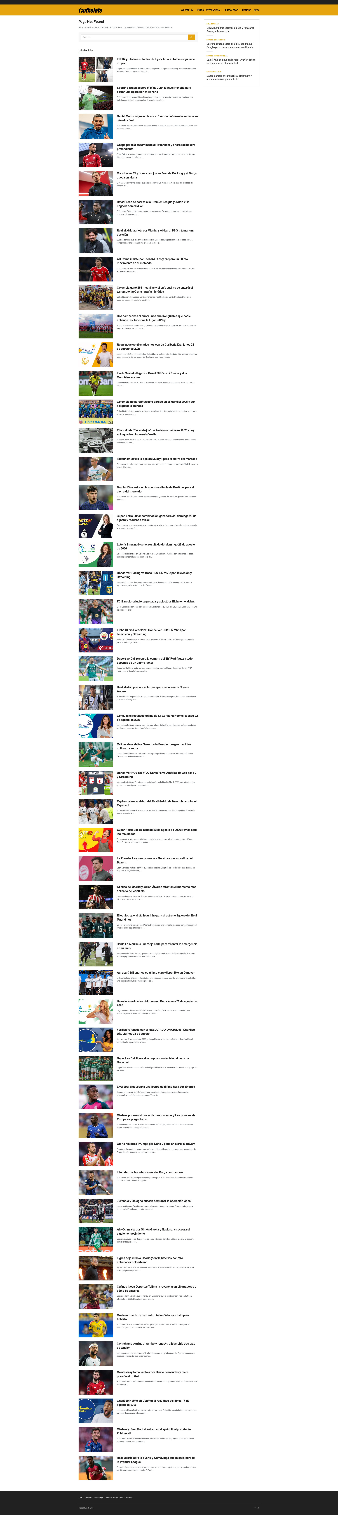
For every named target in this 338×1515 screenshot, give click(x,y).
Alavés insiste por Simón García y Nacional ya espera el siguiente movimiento (153, 1231)
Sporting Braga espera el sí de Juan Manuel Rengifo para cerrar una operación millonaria (154, 89)
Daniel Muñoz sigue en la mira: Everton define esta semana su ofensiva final (157, 118)
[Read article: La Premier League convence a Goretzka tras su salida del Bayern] (96, 868)
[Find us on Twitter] (258, 1507)
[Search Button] (191, 37)
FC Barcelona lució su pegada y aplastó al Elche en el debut (155, 601)
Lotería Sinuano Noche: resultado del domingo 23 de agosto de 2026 (156, 546)
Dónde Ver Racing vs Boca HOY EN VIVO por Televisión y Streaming (154, 575)
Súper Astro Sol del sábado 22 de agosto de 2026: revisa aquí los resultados (157, 832)
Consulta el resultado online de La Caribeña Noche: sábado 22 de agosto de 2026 (157, 717)
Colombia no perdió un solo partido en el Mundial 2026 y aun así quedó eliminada (156, 403)
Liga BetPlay (212, 24)
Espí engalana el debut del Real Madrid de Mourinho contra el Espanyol (157, 803)
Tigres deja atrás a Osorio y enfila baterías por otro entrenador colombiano (150, 1260)
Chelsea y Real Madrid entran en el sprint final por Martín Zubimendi (154, 1431)
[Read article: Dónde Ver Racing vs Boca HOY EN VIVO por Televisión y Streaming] (96, 583)
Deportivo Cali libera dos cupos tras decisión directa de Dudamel (153, 1060)
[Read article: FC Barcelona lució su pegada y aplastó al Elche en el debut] (96, 611)
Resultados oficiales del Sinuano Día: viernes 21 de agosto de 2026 (157, 1003)
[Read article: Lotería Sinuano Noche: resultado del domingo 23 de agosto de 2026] (96, 554)
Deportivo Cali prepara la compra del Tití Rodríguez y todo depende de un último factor (155, 660)
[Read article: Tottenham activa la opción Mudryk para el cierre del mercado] (96, 469)
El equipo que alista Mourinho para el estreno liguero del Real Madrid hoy (157, 917)
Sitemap (129, 1497)
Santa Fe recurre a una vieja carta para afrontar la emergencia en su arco (157, 946)
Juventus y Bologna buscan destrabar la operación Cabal (154, 1201)
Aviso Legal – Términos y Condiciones (109, 1497)
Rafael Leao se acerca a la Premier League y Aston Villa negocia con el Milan (153, 204)
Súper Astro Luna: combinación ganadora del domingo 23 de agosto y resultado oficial (156, 518)
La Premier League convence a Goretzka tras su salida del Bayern (155, 860)
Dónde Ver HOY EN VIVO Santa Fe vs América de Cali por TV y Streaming (156, 775)
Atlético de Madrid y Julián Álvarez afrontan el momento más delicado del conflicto (156, 889)
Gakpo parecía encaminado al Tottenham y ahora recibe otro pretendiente (156, 147)
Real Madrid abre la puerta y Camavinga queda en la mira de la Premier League (156, 1460)
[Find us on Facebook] (255, 1507)
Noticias (246, 10)
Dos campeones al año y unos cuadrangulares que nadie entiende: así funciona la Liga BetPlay (154, 318)
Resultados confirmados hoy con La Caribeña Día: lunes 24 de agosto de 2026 (155, 346)
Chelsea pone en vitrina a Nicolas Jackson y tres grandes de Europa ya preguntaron (156, 1117)
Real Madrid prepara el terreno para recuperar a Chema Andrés (153, 689)
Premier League (213, 72)
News (256, 10)
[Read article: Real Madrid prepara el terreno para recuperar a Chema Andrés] (96, 697)
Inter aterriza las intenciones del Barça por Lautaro (150, 1172)
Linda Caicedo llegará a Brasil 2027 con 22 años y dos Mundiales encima (152, 375)
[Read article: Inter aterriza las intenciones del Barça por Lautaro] (96, 1182)
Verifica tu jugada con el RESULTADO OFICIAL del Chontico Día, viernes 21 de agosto (156, 1031)
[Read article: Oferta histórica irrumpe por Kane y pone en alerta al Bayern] (96, 1154)
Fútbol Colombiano (216, 40)
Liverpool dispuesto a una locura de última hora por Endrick (156, 1086)
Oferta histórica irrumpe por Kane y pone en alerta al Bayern (156, 1144)
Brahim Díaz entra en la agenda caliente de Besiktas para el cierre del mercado (155, 489)
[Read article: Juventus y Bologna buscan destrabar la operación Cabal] (96, 1211)
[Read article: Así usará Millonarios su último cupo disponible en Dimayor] (96, 982)
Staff (80, 1497)
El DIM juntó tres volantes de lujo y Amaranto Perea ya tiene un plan (156, 61)
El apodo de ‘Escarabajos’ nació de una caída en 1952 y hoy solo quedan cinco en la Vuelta (155, 432)
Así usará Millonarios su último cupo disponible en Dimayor (156, 972)
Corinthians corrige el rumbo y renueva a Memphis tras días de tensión (156, 1345)
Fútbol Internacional (209, 10)
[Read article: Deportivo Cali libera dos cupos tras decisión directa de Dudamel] (96, 1068)
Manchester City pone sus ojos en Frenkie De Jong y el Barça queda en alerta (157, 175)
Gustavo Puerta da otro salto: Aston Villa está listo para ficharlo (153, 1317)
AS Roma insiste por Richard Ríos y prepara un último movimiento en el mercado (152, 261)
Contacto (88, 1497)
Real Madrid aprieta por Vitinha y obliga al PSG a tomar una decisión (155, 232)
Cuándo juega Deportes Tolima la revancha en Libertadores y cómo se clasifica (156, 1288)
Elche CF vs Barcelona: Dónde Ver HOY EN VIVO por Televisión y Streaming (151, 632)
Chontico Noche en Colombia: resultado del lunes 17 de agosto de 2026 (153, 1402)
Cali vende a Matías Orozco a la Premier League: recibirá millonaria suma (154, 746)
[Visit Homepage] (90, 10)
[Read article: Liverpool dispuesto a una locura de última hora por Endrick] (96, 1097)
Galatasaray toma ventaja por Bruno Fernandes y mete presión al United (152, 1374)
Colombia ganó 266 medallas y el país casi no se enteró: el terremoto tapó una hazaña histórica (155, 289)
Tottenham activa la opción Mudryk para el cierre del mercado (157, 459)
